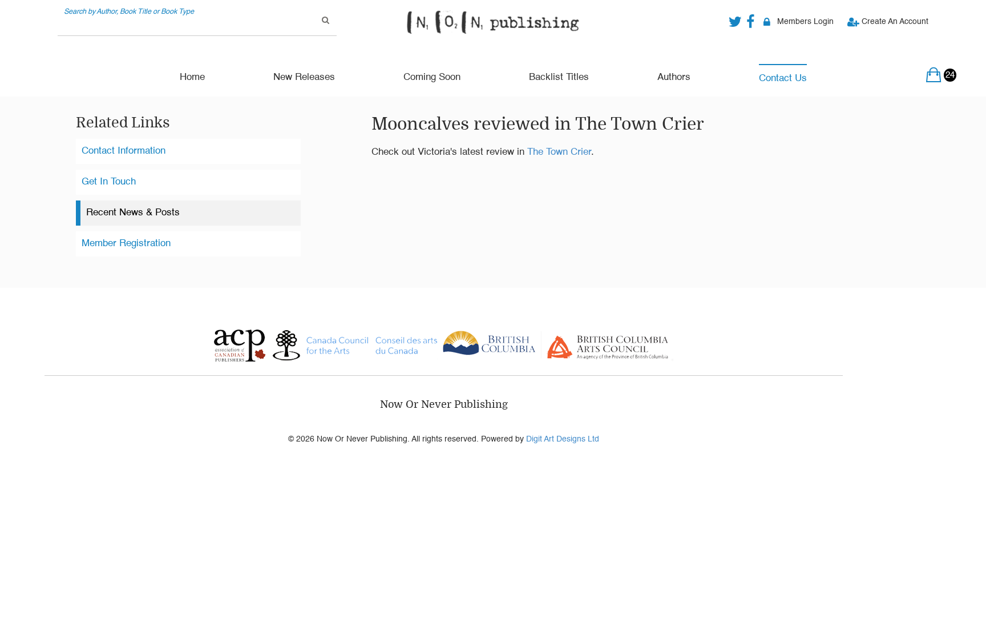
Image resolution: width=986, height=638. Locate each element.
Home (192, 77)
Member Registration (126, 243)
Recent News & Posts (133, 213)
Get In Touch (109, 182)
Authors (673, 77)
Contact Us (783, 78)
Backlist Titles (559, 77)
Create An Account (893, 22)
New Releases (304, 77)
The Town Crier (559, 152)
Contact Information (123, 151)
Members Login (805, 22)
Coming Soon (431, 77)
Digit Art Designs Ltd (562, 439)
